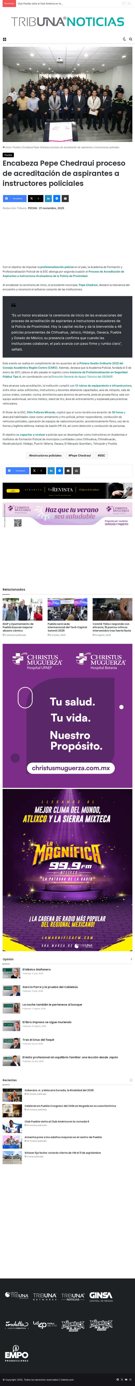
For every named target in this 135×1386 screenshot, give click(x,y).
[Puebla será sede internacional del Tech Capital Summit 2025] (67, 609)
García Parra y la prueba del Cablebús (50, 987)
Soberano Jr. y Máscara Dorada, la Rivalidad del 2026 (59, 1090)
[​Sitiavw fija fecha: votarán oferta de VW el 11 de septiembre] (12, 1157)
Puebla (16, 147)
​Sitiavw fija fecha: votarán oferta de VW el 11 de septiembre (63, 1153)
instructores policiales (46, 455)
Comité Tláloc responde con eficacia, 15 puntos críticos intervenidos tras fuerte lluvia (112, 627)
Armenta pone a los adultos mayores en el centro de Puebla (63, 1137)
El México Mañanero (36, 969)
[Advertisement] (67, 235)
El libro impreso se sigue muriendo (47, 1022)
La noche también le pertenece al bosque (52, 1004)
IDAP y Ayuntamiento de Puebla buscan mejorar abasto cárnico (18, 627)
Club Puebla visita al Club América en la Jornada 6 (45, 3)
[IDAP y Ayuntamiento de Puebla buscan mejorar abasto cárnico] (22, 609)
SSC (102, 455)
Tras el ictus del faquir (38, 1040)
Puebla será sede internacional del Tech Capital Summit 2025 (67, 627)
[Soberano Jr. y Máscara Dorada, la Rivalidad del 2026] (12, 1095)
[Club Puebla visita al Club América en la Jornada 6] (12, 1126)
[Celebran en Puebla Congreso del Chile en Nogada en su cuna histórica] (12, 1110)
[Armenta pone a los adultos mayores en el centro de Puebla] (12, 1142)
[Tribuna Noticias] (67, 21)
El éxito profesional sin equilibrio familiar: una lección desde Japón (70, 1057)
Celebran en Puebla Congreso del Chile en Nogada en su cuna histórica (70, 1106)
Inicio (8, 147)
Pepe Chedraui (80, 455)
